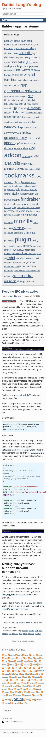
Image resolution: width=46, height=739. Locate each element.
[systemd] (42, 692)
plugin (23, 239)
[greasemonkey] (42, 673)
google (35, 62)
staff (17, 85)
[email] (39, 667)
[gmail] (14, 673)
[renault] (15, 689)
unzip (19, 80)
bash (23, 40)
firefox (26, 133)
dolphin (16, 189)
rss (22, 70)
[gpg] (37, 673)
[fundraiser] (36, 670)
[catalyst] (9, 661)
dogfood (8, 190)
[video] (24, 699)
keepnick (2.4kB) (23, 395)
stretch (36, 258)
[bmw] (24, 658)
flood (29, 104)
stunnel (31, 634)
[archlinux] (30, 655)
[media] (35, 680)
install (36, 138)
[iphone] (23, 677)
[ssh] (20, 692)
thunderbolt (9, 267)
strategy (29, 258)
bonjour (16, 100)
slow (23, 117)
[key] (17, 680)
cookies (7, 186)
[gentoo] (3, 673)
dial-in (34, 100)
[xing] (25, 703)
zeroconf (27, 128)
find (14, 62)
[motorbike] (8, 683)
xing (32, 148)
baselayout (22, 96)
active (17, 40)
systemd (17, 262)
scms (17, 148)
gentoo (35, 104)
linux (6, 113)
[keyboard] (22, 680)
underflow (18, 271)
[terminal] (7, 695)
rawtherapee (19, 249)
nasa (35, 223)
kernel (14, 680)
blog (33, 48)
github (12, 204)
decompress (17, 57)
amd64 (34, 156)
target (26, 262)
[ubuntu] (33, 695)
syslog (13, 122)
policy (35, 240)
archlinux (9, 168)
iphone (9, 143)
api (15, 49)
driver (22, 667)
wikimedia (23, 275)
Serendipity (15, 732)
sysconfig (35, 117)
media (38, 680)
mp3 (17, 143)
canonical (8, 182)
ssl (27, 91)
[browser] (34, 658)
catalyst (12, 661)
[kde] (7, 680)
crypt (35, 53)
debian (8, 57)
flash (35, 194)
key (19, 680)
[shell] (11, 692)
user (27, 80)
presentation (4, 689)
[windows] (11, 703)
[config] (22, 661)
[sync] (37, 692)
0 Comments (11, 628)
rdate (17, 69)
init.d (11, 108)
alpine (27, 157)
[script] (27, 689)
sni (5, 258)
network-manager (34, 113)
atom (19, 49)
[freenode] (24, 670)
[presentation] (39, 686)
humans (19, 677)
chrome (19, 661)
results (21, 253)
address (35, 91)
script (35, 44)
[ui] (41, 695)
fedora (21, 193)
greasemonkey (15, 138)
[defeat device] (22, 664)
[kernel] (11, 680)
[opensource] (3, 686)
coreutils (25, 53)
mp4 (23, 143)
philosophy (9, 241)
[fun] (31, 670)
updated (8, 48)
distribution (32, 186)
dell (22, 186)
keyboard (25, 680)
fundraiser (30, 199)
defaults (19, 664)
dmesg (15, 104)
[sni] (16, 692)
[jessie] (41, 677)
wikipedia (10, 281)
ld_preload (34, 108)
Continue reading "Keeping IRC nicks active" (22, 622)
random (7, 250)
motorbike (11, 683)
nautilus (8, 228)
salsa (34, 69)
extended (8, 194)
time (17, 267)
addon (12, 155)
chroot (18, 182)
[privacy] (9, 689)
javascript (12, 211)
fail (15, 193)
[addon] (3, 655)
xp (21, 127)
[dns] (9, 667)
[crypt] (35, 661)
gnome (25, 204)
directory (36, 57)
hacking (7, 208)
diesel (6, 667)
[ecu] (34, 667)
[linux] (29, 680)
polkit (13, 246)
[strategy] (29, 692)
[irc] (29, 677)
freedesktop (11, 199)
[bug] (3, 661)
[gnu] (26, 673)
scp (38, 70)
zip (13, 86)
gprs (6, 108)
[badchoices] (9, 658)
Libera (16, 721)
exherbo (33, 190)
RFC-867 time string (33, 603)
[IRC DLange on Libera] (3, 721)
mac (9, 215)
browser (37, 658)
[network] (28, 683)
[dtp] (25, 667)
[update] (3, 699)
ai (23, 157)
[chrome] (15, 661)
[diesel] (3, 667)
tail (32, 74)
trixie (7, 270)
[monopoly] (41, 680)
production (36, 246)
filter (10, 670)
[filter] (8, 670)
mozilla (23, 221)
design (27, 57)
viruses (36, 271)
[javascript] (33, 677)
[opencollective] (36, 683)
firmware (29, 194)
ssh (21, 75)
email (26, 190)
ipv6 (18, 108)
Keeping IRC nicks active (20, 291)
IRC (3, 628)
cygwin (17, 133)
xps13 (25, 281)
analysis (12, 163)
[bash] (17, 658)
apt (32, 164)
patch (33, 232)
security (9, 74)
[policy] (28, 686)
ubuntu (19, 122)
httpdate (22, 66)
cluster (15, 53)
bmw (26, 658)
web (37, 80)
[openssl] (11, 686)
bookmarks (19, 175)
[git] (10, 673)
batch (35, 127)
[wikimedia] (35, 699)
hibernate (21, 208)
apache (7, 96)
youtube (8, 86)
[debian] (8, 664)
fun (33, 670)
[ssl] (25, 692)
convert (8, 133)
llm (5, 215)
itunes (23, 108)
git (17, 62)
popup (19, 246)
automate (26, 49)
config (25, 182)
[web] (30, 699)
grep (32, 204)
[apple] (23, 655)
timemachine (27, 266)
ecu (36, 667)
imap (30, 138)
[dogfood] (13, 667)
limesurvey (35, 211)
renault (18, 689)
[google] (31, 673)
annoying (26, 163)
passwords (9, 70)
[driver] (20, 667)
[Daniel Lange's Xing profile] (3, 718)
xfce (19, 281)
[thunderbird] (14, 695)
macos (15, 215)
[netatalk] (22, 683)
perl (35, 143)
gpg (6, 66)
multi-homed (17, 112)
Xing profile (8, 718)
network (22, 44)
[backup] (3, 658)
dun (21, 103)
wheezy (8, 276)
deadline (16, 186)
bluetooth (8, 100)
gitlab (22, 62)
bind (30, 96)
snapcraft (37, 253)
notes (29, 143)
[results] (21, 689)
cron (29, 40)
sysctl (6, 122)
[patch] (17, 686)
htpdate (12, 66)
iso (5, 211)
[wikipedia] (3, 703)
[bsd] (40, 658)
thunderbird (18, 695)
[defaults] (16, 664)
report (14, 253)
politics (7, 246)
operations (18, 233)
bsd (42, 658)
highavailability (33, 208)
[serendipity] (3, 692)
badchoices (30, 169)
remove (7, 253)
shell (17, 75)
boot (38, 176)
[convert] (28, 661)
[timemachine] (23, 695)
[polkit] (34, 686)
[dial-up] (37, 664)
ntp (29, 66)
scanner (29, 253)
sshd (11, 258)
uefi (11, 271)
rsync (27, 69)
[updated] (10, 699)
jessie (22, 211)
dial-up (8, 103)
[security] (34, 689)
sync (27, 74)
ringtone (8, 148)
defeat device (26, 664)
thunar (33, 262)
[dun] (30, 667)
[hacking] (10, 677)
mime (21, 214)
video (32, 80)
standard (20, 258)
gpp (24, 85)
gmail (18, 204)
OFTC (21, 721)
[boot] (29, 658)
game (6, 204)
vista (31, 122)
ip (15, 108)
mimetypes (31, 214)
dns (11, 667)
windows (11, 127)
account (8, 40)
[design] (31, 664)
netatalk (18, 228)
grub (36, 204)
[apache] (16, 655)
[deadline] (40, 661)
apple (14, 96)
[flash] (19, 670)
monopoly (8, 223)
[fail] (3, 670)
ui (42, 695)
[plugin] (23, 686)
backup (20, 168)
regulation (30, 250)
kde (28, 211)
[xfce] (20, 703)
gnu (29, 62)
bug (29, 100)
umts (25, 122)
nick (29, 44)
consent (32, 182)
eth (25, 104)
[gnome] (20, 673)
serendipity (7, 692)
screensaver (12, 117)
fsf (19, 200)
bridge (23, 100)
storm (28, 117)
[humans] (16, 677)
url (23, 80)
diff (25, 186)
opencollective (41, 683)
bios (38, 169)
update (24, 148)
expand (7, 62)
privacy (27, 245)
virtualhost (28, 271)
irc (16, 44)
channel (8, 53)
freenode (9, 44)
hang (14, 208)
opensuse (8, 233)
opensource (14, 91)
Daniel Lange (15, 296)
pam (27, 232)
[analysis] (9, 655)
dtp (22, 190)
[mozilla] (15, 683)
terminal (10, 80)
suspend (8, 262)
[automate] (37, 655)
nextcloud (28, 228)
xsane (31, 281)
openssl (34, 66)
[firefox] (13, 670)
